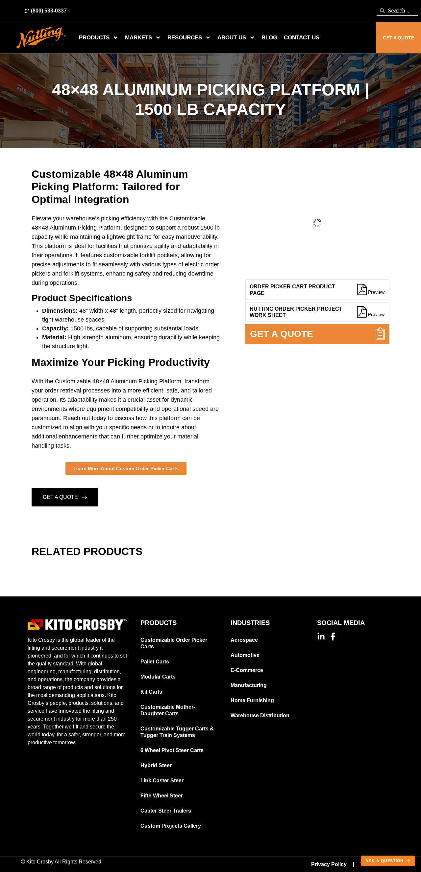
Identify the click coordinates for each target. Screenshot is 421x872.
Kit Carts (151, 692)
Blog (269, 37)
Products (94, 37)
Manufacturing (249, 685)
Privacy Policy (329, 864)
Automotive (245, 655)
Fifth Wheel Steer (161, 795)
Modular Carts (158, 677)
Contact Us (301, 37)
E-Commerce (247, 670)
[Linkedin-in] (321, 636)
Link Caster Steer (162, 780)
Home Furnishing (252, 700)
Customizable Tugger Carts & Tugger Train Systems (177, 732)
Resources (184, 37)
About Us (231, 37)
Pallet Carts (154, 661)
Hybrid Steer (156, 765)
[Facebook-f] (333, 636)
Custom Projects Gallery (170, 826)
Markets (138, 37)
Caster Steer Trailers (165, 811)
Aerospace (244, 640)
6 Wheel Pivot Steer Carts (172, 750)
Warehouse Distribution (260, 715)
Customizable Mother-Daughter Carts (167, 710)
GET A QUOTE (60, 497)
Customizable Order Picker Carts (173, 643)
